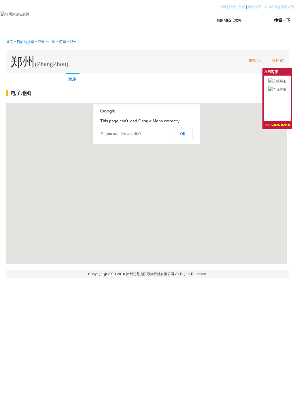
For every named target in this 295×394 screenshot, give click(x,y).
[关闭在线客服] (288, 71)
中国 (51, 42)
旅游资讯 (287, 7)
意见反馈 (277, 98)
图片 (55, 78)
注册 (222, 7)
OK (183, 134)
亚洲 (41, 42)
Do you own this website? (121, 134)
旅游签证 (255, 7)
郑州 (73, 42)
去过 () (278, 61)
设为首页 (277, 107)
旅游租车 (271, 7)
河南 (62, 42)
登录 (232, 7)
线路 (35, 78)
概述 (15, 78)
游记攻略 (130, 20)
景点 (241, 7)
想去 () (255, 61)
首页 (72, 20)
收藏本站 (277, 116)
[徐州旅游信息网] (15, 14)
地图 (73, 79)
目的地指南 (99, 20)
